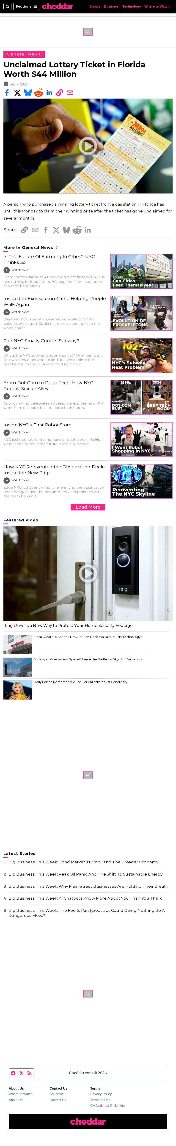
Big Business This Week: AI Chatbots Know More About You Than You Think (85, 898)
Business (111, 6)
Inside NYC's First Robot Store (37, 424)
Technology (131, 6)
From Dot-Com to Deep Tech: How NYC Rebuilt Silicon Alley (48, 385)
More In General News (28, 247)
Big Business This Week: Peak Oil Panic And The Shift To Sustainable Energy (85, 874)
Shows (94, 6)
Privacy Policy (101, 1094)
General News (24, 54)
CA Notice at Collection (107, 1105)
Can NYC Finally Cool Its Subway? (41, 340)
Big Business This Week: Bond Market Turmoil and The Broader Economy (83, 862)
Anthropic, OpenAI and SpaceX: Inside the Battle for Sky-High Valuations (88, 659)
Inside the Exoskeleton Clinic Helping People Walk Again (54, 301)
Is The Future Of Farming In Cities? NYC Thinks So (49, 259)
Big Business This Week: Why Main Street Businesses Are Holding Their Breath (88, 886)
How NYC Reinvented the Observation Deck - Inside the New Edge (54, 469)
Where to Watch (157, 6)
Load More (88, 507)
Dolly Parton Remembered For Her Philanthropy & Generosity (80, 682)
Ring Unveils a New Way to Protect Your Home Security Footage (68, 625)
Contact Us (58, 1100)
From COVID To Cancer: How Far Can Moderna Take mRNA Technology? (88, 637)
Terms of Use (100, 1100)
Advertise (57, 1094)
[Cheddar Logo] (57, 6)
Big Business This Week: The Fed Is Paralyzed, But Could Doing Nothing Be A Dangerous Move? (86, 913)
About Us (16, 1100)
